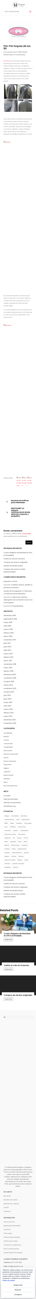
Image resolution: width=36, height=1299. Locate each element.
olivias (14, 849)
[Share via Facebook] (18, 485)
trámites (7, 863)
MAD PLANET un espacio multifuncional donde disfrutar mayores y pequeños (20, 512)
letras (25, 841)
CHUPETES (13, 827)
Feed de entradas (11, 799)
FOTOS (26, 838)
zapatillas (7, 867)
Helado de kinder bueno (13, 566)
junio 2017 (7, 647)
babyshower (25, 819)
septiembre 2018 (10, 619)
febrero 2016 (9, 671)
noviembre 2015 (10, 678)
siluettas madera (9, 860)
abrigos (6, 816)
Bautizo (6, 736)
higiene (6, 768)
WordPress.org (10, 806)
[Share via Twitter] (29, 485)
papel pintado (22, 849)
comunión (7, 830)
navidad (7, 849)
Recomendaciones (10, 786)
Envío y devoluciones (11, 1249)
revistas (13, 856)
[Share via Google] (24, 485)
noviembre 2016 (10, 664)
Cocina (6, 740)
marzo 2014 (8, 685)
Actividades (8, 733)
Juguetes (7, 772)
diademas (7, 838)
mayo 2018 (8, 622)
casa (6, 827)
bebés (12, 823)
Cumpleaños (8, 747)
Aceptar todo (18, 1285)
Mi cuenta (7, 1196)
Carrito (6, 1207)
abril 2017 (7, 650)
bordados (19, 823)
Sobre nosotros (9, 1222)
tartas (26, 860)
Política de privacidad (12, 1237)
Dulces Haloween (10, 761)
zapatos (15, 867)
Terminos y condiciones (12, 1245)
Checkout (7, 1211)
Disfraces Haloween (11, 754)
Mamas (6, 845)
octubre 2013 (9, 692)
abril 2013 (7, 706)
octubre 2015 (9, 681)
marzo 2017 (8, 654)
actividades (15, 816)
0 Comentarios (19, 55)
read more (8, 939)
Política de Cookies (11, 1241)
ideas (6, 841)
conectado (26, 533)
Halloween (7, 765)
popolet (9, 52)
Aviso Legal (8, 1233)
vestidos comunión (18, 863)
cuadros (15, 830)
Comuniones (8, 744)
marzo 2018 (8, 629)
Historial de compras (11, 1204)
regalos (6, 856)
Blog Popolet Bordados (12, 1226)
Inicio (15, 581)
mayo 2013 (8, 702)
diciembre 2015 (10, 674)
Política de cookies (8, 1280)
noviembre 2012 (10, 723)
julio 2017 (7, 643)
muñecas (25, 845)
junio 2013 (7, 699)
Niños (11, 55)
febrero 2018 (9, 633)
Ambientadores (9, 819)
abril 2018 (7, 626)
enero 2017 (8, 660)
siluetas (21, 856)
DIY (14, 838)
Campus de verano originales (16, 562)
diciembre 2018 (10, 615)
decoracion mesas (10, 834)
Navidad (7, 779)
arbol (18, 819)
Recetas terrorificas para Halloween (20, 501)
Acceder (7, 796)
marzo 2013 (8, 709)
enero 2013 (8, 716)
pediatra (7, 852)
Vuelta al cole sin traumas (14, 559)
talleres (20, 860)
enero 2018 (8, 636)
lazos (20, 841)
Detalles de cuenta (11, 1200)
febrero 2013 (9, 713)
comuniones (22, 827)
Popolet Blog (18, 606)
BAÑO (6, 823)
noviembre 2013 (10, 688)
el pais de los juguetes (13, 591)
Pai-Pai (6, 61)
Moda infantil (8, 775)
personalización (17, 852)
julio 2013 (7, 695)
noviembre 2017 (10, 640)
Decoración (8, 751)
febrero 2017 (9, 657)
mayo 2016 (8, 667)
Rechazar (18, 1290)
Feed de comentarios (12, 802)
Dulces (6, 758)
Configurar (18, 1294)
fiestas (19, 838)
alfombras (24, 816)
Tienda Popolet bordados (13, 1253)
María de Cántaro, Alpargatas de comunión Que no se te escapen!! (18, 600)
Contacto (7, 1229)
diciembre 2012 (10, 720)
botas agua (28, 823)
